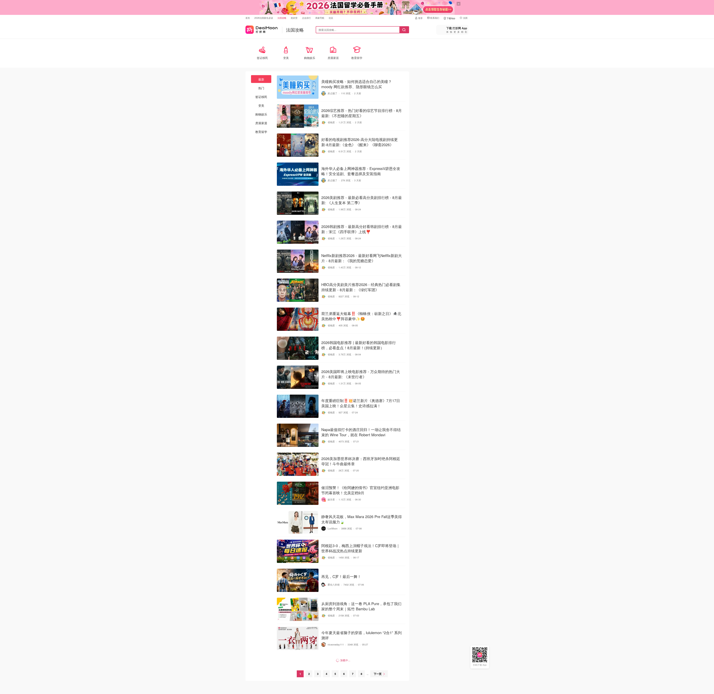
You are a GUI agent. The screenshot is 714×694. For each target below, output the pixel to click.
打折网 (261, 29)
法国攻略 (281, 17)
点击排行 (306, 17)
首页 (247, 17)
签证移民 (261, 97)
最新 (261, 79)
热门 (261, 88)
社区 (331, 17)
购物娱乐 (261, 114)
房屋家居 (261, 123)
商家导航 (319, 17)
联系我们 (434, 17)
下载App (451, 18)
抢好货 (294, 17)
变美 (261, 105)
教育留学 (261, 132)
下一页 (378, 674)
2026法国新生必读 (263, 17)
